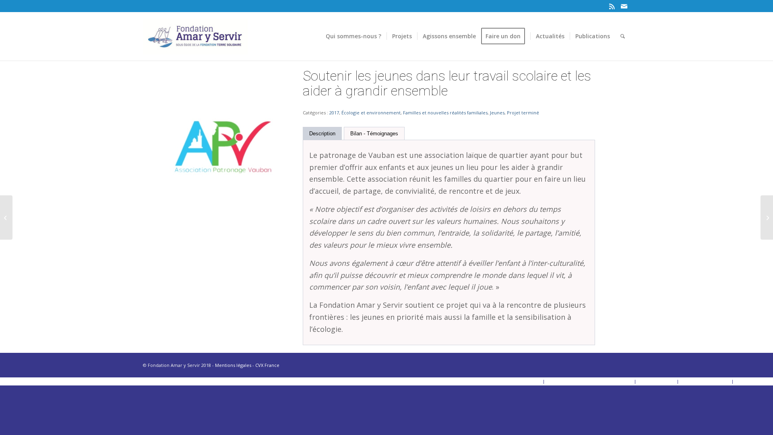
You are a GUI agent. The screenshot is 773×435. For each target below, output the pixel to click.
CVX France (267, 365)
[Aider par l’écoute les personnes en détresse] (6, 217)
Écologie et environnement (371, 113)
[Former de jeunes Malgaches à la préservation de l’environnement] (767, 217)
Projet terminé (523, 113)
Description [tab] (322, 133)
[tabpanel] (449, 242)
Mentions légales (233, 365)
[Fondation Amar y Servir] (195, 36)
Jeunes (497, 113)
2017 (334, 113)
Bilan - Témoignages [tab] (374, 133)
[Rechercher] (622, 36)
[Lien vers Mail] (624, 6)
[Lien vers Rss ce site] (612, 6)
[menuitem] (353, 36)
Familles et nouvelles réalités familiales (445, 113)
